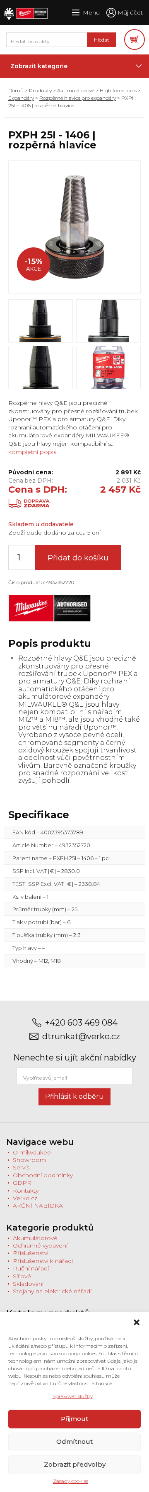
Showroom (29, 1160)
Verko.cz (25, 1198)
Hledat (101, 40)
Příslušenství (30, 1253)
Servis (21, 1167)
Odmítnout (74, 1441)
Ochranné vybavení (40, 1245)
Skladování (28, 1283)
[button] (136, 1322)
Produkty (40, 90)
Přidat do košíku (78, 557)
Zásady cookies (70, 1481)
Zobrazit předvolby (75, 1464)
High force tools (118, 90)
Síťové (22, 1276)
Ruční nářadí (31, 1268)
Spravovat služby (73, 1396)
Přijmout (74, 1419)
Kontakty (25, 1190)
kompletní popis (32, 452)
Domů (16, 90)
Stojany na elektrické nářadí (52, 1291)
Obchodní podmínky (43, 1175)
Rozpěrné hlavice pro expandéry (77, 98)
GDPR (22, 1182)
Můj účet (130, 12)
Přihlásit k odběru (74, 1096)
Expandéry (21, 98)
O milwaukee (32, 1152)
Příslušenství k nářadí (43, 1261)
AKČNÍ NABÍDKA (38, 1205)
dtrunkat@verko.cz (81, 1036)
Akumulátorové (75, 90)
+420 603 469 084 (81, 1023)
